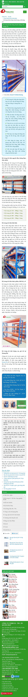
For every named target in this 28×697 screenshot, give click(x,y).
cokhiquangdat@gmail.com (8, 643)
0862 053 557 (12, 617)
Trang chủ (4, 16)
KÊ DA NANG (8, 502)
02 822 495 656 (13, 608)
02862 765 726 (13, 587)
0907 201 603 (12, 601)
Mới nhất (15, 533)
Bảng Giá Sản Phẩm (9, 520)
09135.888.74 (12, 581)
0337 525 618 (12, 606)
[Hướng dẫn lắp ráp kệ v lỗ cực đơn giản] (6, 563)
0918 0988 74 (8, 640)
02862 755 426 (13, 596)
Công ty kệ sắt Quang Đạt (11, 511)
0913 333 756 (11, 638)
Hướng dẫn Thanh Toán (8, 687)
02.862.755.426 (13, 577)
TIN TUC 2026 (14, 495)
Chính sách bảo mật (7, 683)
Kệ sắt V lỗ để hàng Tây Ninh (10, 476)
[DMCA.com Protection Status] (6, 676)
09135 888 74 (15, 640)
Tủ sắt (6, 527)
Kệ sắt (6, 523)
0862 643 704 (12, 612)
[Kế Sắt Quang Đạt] (7, 11)
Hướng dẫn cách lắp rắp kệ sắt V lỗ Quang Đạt (14, 473)
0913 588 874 (19, 638)
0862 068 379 (12, 616)
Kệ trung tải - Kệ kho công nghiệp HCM (12, 499)
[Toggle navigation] (25, 12)
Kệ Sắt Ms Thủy (8, 505)
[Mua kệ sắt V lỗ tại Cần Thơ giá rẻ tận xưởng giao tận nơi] (6, 544)
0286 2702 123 (13, 591)
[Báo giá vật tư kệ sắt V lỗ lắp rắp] (6, 538)
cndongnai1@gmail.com (11, 654)
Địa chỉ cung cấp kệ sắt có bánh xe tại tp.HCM (14, 474)
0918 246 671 (12, 598)
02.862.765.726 (13, 582)
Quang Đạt (5, 362)
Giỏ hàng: (7, 4)
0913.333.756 (12, 576)
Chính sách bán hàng (7, 685)
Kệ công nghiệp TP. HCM (10, 488)
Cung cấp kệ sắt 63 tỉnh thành (10, 18)
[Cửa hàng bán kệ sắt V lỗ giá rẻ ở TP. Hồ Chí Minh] (6, 557)
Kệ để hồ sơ (7, 530)
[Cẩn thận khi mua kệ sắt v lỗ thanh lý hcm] (6, 551)
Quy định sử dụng (7, 681)
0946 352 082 (12, 586)
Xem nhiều (7, 533)
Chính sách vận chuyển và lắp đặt (10, 688)
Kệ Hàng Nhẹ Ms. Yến (10, 508)
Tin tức (9, 16)
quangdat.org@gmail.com (12, 645)
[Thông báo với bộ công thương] (15, 676)
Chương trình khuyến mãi (11, 517)
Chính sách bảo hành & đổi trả (10, 690)
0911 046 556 (12, 592)
